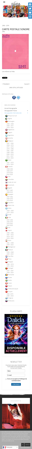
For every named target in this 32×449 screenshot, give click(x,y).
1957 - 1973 (10, 162)
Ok (22, 444)
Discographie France (11, 111)
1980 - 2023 (10, 296)
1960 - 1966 (10, 233)
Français (9, 447)
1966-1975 (10, 222)
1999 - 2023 (10, 245)
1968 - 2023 (10, 272)
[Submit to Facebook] (14, 97)
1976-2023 (10, 200)
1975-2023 (20, 87)
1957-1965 (10, 220)
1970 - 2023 (10, 212)
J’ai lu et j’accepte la (16, 379)
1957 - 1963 (10, 143)
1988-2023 (10, 192)
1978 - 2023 (10, 127)
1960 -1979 (10, 294)
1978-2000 (10, 173)
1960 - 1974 (5, 25)
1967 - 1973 (10, 235)
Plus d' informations (24, 447)
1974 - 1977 (10, 236)
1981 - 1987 (10, 151)
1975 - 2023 (10, 266)
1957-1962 (10, 197)
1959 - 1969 (10, 211)
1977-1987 (10, 190)
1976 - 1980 (10, 149)
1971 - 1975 (10, 147)
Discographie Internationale (13, 113)
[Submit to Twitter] (18, 97)
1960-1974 (12, 87)
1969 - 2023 (10, 254)
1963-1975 (10, 198)
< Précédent (5, 84)
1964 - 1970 (10, 145)
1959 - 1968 (10, 124)
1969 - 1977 (10, 126)
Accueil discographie (11, 108)
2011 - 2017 (10, 156)
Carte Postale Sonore (16, 29)
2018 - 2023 (10, 158)
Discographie (16, 401)
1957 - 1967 (10, 271)
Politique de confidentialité (19, 380)
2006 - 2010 (10, 154)
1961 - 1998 (10, 243)
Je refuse (27, 444)
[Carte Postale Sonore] (15, 51)
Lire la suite (16, 419)
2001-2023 (10, 174)
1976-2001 (10, 223)
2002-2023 (10, 225)
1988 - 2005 (10, 152)
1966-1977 (10, 171)
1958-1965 (10, 169)
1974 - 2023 (10, 164)
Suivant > (27, 84)
